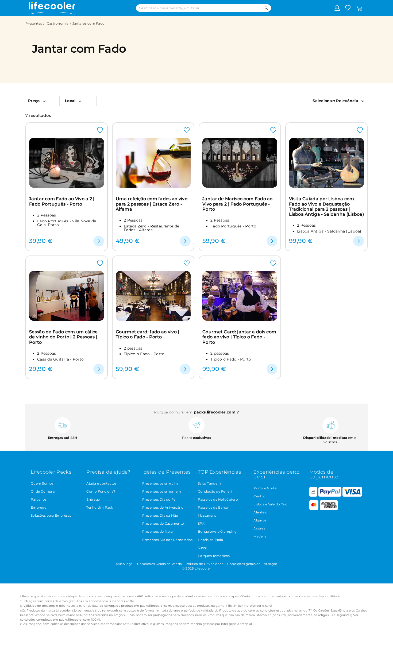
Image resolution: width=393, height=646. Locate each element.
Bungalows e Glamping (217, 531)
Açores (259, 528)
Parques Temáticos (214, 556)
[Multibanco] (313, 495)
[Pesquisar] (266, 8)
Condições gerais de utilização (252, 564)
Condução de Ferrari (215, 491)
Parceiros (39, 499)
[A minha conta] (337, 7)
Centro (259, 496)
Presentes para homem (161, 491)
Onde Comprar (43, 491)
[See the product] (98, 241)
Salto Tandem (209, 483)
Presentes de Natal (158, 531)
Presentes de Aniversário (163, 507)
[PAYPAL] (329, 495)
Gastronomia (58, 23)
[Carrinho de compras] (359, 7)
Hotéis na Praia (210, 540)
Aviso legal (125, 564)
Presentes (33, 23)
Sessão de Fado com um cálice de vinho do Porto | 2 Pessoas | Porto (63, 337)
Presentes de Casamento (163, 523)
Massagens (207, 515)
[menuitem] (42, 101)
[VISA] (352, 495)
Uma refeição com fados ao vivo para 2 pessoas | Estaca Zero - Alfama (151, 204)
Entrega (93, 499)
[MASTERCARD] (314, 509)
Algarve (259, 520)
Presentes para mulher (161, 483)
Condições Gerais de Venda (159, 564)
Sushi (202, 548)
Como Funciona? (100, 491)
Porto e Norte (264, 488)
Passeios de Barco (213, 507)
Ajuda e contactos (101, 483)
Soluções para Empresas (51, 515)
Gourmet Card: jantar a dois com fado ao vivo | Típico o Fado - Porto (239, 337)
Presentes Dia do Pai (159, 499)
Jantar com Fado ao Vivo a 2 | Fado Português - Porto (62, 201)
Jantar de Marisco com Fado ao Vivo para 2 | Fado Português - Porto (237, 204)
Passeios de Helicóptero (218, 499)
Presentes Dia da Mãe (160, 515)
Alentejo (260, 512)
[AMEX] (329, 509)
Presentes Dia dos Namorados (167, 540)
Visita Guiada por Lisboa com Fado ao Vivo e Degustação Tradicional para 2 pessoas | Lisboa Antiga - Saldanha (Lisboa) (326, 206)
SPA (201, 523)
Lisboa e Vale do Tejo (270, 504)
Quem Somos (42, 483)
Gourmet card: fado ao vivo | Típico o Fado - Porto (147, 334)
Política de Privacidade (205, 564)
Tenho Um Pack (99, 507)
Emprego (39, 507)
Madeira (260, 536)
